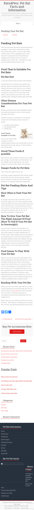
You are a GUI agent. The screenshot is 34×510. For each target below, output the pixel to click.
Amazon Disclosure (25, 508)
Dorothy (5, 35)
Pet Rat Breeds (6, 319)
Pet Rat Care (4, 436)
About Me (3, 450)
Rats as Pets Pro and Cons (9, 354)
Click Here (17, 332)
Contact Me (4, 453)
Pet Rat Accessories (6, 442)
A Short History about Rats (24, 319)
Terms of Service (8, 508)
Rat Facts (4, 408)
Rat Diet (14, 35)
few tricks (16, 291)
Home (2, 431)
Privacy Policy (16, 508)
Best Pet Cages (5, 439)
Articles (3, 448)
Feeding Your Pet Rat (7, 360)
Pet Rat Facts (4, 434)
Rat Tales (3, 445)
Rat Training (4, 411)
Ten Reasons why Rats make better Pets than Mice (16, 351)
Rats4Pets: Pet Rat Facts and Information (17, 6)
